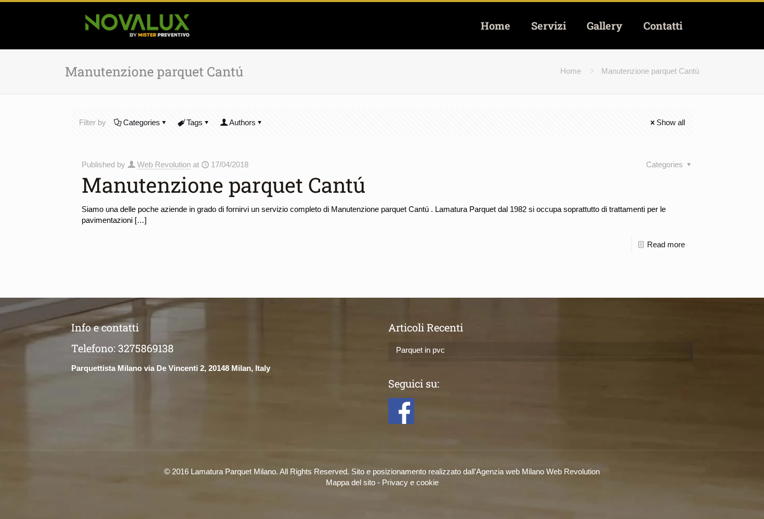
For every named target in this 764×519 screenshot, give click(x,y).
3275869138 (146, 348)
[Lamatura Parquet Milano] (137, 25)
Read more (666, 244)
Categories (141, 122)
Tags (195, 122)
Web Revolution (164, 164)
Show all (670, 122)
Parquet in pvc (420, 349)
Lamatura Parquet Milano (233, 471)
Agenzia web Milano (510, 471)
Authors (242, 122)
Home (570, 70)
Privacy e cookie (410, 482)
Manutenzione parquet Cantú (650, 70)
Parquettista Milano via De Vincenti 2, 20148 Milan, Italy (170, 368)
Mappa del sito (350, 482)
